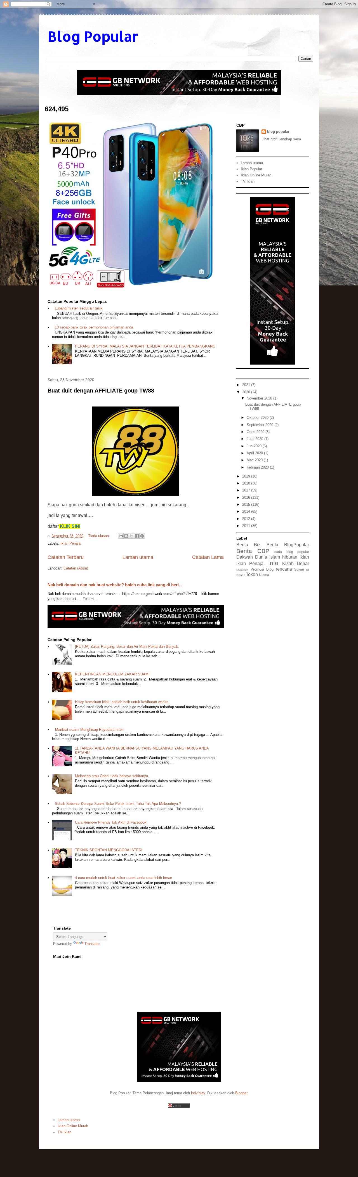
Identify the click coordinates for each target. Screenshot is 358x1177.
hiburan (289, 557)
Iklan (304, 557)
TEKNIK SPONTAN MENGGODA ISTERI (108, 850)
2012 (246, 519)
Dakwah (244, 557)
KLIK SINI (70, 526)
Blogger (241, 1093)
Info (273, 563)
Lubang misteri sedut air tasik (79, 308)
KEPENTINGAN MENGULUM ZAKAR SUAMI (112, 674)
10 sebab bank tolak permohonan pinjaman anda (94, 327)
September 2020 (260, 425)
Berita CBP (252, 551)
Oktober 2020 (258, 417)
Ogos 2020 (256, 432)
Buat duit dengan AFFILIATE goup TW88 (101, 390)
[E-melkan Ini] (121, 536)
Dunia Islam (267, 557)
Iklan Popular (251, 169)
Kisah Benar (295, 563)
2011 (246, 526)
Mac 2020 (255, 460)
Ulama (264, 574)
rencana (284, 569)
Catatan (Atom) (75, 568)
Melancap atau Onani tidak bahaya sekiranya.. (112, 776)
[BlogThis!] (126, 536)
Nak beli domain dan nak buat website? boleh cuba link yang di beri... (115, 584)
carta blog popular (291, 552)
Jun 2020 (255, 446)
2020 (246, 392)
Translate (92, 944)
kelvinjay (198, 1093)
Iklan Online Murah (256, 175)
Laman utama (138, 557)
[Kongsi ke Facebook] (137, 536)
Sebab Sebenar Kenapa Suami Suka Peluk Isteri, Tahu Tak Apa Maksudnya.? (118, 804)
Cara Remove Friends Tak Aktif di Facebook (111, 822)
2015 (246, 504)
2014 (246, 511)
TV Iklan (248, 181)
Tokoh (252, 574)
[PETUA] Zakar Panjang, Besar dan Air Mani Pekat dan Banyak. (127, 646)
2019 (246, 476)
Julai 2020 (255, 439)
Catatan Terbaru (66, 557)
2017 (246, 490)
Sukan (299, 569)
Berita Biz (248, 544)
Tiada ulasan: (99, 536)
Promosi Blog (262, 569)
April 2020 (255, 453)
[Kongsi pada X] (131, 536)
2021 (246, 385)
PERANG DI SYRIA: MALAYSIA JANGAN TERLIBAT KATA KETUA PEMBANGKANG (145, 346)
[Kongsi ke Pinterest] (142, 536)
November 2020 (260, 398)
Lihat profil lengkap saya (281, 139)
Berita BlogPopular (288, 544)
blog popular (278, 131)
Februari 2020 (258, 467)
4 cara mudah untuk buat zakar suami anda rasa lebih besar (123, 878)
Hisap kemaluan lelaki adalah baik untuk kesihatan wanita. (122, 702)
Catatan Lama (208, 557)
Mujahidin (242, 569)
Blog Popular (93, 36)
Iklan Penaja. (71, 543)
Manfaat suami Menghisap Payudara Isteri (89, 729)
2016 (246, 497)
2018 (246, 483)
